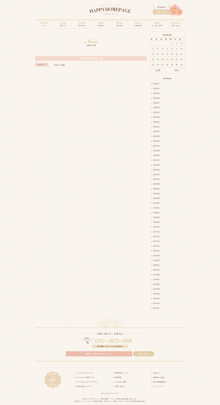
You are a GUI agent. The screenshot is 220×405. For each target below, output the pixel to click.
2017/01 (156, 246)
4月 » (177, 70)
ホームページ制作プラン (86, 377)
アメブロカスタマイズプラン (87, 382)
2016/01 (156, 265)
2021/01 (156, 175)
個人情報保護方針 (159, 382)
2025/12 (156, 93)
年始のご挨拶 (59, 65)
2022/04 (156, 155)
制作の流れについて (84, 386)
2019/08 (156, 198)
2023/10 (156, 131)
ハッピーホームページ (85, 373)
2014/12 (156, 303)
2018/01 (156, 227)
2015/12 (156, 270)
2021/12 (156, 160)
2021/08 (156, 165)
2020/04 (156, 189)
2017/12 (156, 232)
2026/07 (156, 84)
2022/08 (156, 151)
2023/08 (156, 136)
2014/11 (156, 308)
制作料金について (121, 373)
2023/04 (156, 141)
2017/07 (156, 237)
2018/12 (156, 213)
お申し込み (143, 354)
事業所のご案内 (158, 377)
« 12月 (157, 70)
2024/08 (156, 117)
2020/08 (156, 184)
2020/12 (156, 179)
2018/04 (156, 222)
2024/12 (156, 112)
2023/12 (156, 127)
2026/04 (156, 89)
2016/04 (156, 260)
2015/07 (156, 279)
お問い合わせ (161, 12)
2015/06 (156, 284)
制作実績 (118, 377)
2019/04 (156, 203)
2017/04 (156, 241)
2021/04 (156, 170)
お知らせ (156, 373)
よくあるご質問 (120, 382)
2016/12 (156, 251)
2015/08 (156, 275)
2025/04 (156, 108)
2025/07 (156, 103)
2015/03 (156, 299)
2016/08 (156, 256)
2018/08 (156, 217)
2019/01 (156, 208)
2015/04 (156, 294)
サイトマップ (158, 386)
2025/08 (156, 98)
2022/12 (156, 146)
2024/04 (156, 122)
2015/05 (156, 289)
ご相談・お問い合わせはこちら (98, 354)
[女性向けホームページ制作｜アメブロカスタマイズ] (110, 10)
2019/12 (156, 194)
